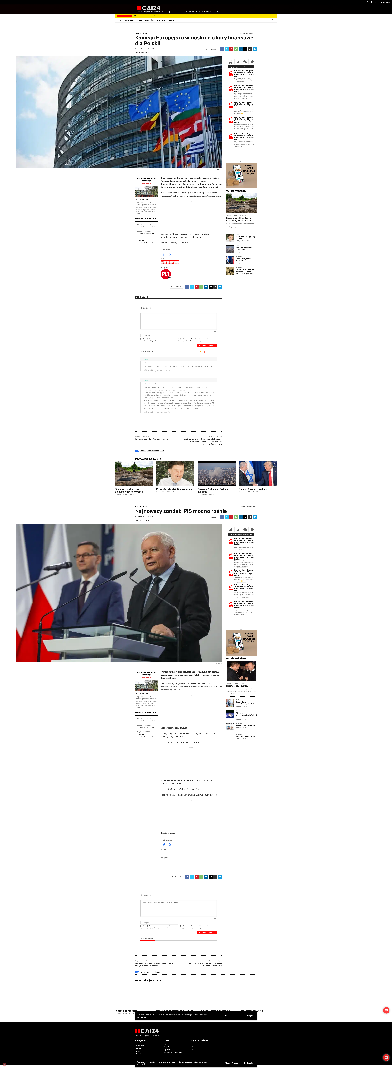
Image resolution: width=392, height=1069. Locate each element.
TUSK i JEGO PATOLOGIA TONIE (145, 241)
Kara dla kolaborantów (141, 16)
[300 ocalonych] (146, 191)
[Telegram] (255, 49)
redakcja (142, 49)
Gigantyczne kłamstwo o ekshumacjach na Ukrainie (239, 219)
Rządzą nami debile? (145, 233)
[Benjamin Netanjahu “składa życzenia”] (230, 249)
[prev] (271, 16)
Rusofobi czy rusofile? (146, 227)
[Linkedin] (241, 49)
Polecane (138, 33)
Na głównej (140, 224)
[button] (273, 20)
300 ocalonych (142, 199)
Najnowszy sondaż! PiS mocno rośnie (151, 439)
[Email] (245, 49)
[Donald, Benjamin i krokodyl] (230, 260)
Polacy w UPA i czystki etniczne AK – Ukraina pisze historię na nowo (245, 272)
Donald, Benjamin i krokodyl (243, 260)
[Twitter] (376, 2)
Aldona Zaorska (240, 276)
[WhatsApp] (236, 49)
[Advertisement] (191, 216)
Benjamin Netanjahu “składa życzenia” (244, 249)
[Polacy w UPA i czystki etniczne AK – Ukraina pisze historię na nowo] (230, 271)
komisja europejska (153, 450)
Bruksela (143, 450)
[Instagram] (371, 2)
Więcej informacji (231, 1063)
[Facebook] (367, 2)
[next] (274, 16)
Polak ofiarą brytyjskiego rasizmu (246, 238)
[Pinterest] (231, 49)
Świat (145, 33)
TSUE (162, 450)
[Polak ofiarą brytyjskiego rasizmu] (230, 238)
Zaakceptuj (248, 1063)
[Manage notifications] (4, 1064)
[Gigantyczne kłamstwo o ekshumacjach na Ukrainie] (241, 203)
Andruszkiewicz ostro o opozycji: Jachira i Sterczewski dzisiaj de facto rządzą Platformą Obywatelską (203, 441)
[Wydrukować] (250, 49)
